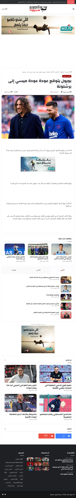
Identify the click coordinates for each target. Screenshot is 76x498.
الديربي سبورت (66, 92)
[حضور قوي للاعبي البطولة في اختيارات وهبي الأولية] (55, 374)
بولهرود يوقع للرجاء (52, 295)
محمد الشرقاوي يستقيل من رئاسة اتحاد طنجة (44, 277)
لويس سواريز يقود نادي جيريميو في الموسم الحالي (62, 258)
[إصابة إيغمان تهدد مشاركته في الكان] (38, 469)
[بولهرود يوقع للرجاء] (66, 297)
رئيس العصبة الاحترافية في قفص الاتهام (46, 312)
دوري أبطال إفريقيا (18, 482)
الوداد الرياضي (13, 479)
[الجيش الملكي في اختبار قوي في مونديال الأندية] (38, 459)
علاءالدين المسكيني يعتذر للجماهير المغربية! (55, 415)
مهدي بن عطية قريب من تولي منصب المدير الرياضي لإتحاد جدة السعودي (46, 2)
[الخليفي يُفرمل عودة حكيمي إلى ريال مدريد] (15, 249)
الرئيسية (67, 72)
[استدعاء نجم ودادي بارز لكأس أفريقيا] (38, 464)
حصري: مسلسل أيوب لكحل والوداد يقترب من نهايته (42, 303)
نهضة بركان (20, 485)
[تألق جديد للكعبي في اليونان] (45, 469)
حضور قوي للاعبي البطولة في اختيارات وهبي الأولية (58, 386)
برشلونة (6, 479)
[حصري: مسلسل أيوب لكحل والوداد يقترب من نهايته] (66, 306)
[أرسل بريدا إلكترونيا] (61, 92)
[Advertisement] (38, 53)
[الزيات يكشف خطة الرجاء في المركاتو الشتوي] (30, 459)
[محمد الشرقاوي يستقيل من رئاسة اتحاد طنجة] (66, 280)
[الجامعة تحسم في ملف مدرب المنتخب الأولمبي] (30, 464)
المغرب (21, 475)
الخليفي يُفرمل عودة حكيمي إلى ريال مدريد (16, 258)
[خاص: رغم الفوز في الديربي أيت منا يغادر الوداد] (21, 374)
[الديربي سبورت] (38, 8)
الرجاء (21, 472)
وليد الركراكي (11, 485)
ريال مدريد (8, 482)
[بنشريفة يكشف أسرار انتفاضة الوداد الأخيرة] (21, 403)
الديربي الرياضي (19, 469)
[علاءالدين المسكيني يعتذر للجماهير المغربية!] (55, 403)
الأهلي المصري (19, 459)
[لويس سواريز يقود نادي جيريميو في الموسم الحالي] (61, 249)
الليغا (5, 472)
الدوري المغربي (9, 465)
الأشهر (62, 270)
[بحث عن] (74, 9)
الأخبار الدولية (50, 72)
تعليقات (13, 270)
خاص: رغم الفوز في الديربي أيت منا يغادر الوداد (21, 386)
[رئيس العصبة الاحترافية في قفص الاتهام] (66, 315)
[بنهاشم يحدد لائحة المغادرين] (30, 469)
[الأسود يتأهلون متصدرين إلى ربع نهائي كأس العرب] (45, 464)
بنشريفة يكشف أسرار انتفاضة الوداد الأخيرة (23, 415)
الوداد (21, 479)
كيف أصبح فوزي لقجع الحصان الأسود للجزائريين (39, 258)
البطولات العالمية (59, 72)
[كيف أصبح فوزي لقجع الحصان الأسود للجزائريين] (38, 249)
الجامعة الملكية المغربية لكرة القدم (14, 462)
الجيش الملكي (19, 465)
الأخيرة (38, 270)
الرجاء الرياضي (13, 472)
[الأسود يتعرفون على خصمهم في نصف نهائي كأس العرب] (45, 459)
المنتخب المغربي (12, 475)
